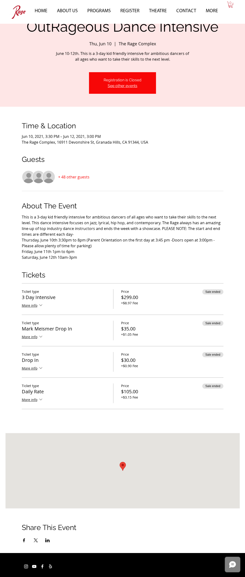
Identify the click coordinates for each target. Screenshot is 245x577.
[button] (67, 10)
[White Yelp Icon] (50, 566)
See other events (122, 85)
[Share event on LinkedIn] (47, 540)
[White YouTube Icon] (34, 566)
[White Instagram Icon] (26, 566)
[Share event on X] (35, 540)
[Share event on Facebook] (24, 540)
